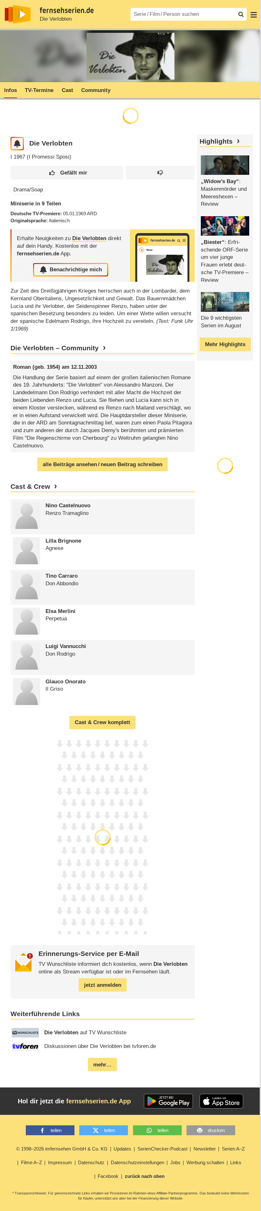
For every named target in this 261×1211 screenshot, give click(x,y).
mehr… (102, 1065)
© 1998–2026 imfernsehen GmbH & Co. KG (62, 1148)
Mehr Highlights (225, 344)
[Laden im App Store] (221, 1101)
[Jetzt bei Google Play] (168, 1101)
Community (95, 90)
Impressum (60, 1162)
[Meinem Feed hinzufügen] (17, 144)
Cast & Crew (30, 486)
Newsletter (205, 1148)
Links (235, 1162)
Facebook (108, 1176)
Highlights (216, 141)
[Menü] (253, 14)
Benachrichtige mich (76, 270)
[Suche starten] (241, 14)
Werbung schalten (205, 1162)
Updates (122, 1148)
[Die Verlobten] (162, 255)
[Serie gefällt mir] (67, 173)
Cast (67, 90)
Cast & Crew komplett (102, 722)
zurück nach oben (145, 1176)
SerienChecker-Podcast (162, 1148)
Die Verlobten (56, 19)
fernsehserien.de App (98, 1101)
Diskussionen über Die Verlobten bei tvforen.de (100, 1046)
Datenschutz (91, 1162)
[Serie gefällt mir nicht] (160, 173)
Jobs (175, 1162)
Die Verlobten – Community (55, 348)
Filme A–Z (31, 1162)
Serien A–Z (233, 1148)
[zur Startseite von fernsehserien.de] (18, 14)
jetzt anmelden (102, 985)
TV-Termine (39, 90)
